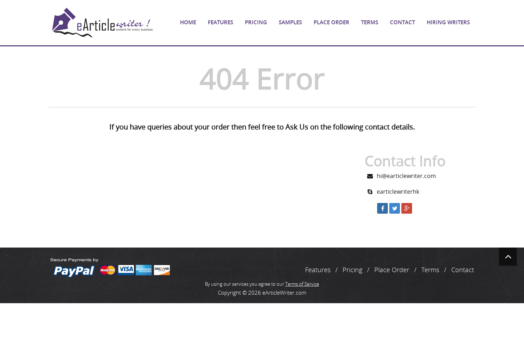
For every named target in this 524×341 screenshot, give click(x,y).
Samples (290, 22)
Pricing (256, 22)
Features (220, 22)
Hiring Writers (448, 22)
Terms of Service (302, 284)
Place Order (331, 22)
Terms (369, 22)
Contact (402, 22)
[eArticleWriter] (101, 22)
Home (188, 22)
